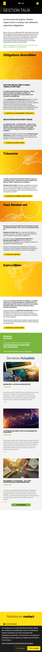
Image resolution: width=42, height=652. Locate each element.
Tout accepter (34, 648)
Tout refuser (20, 648)
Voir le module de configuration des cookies (17, 643)
